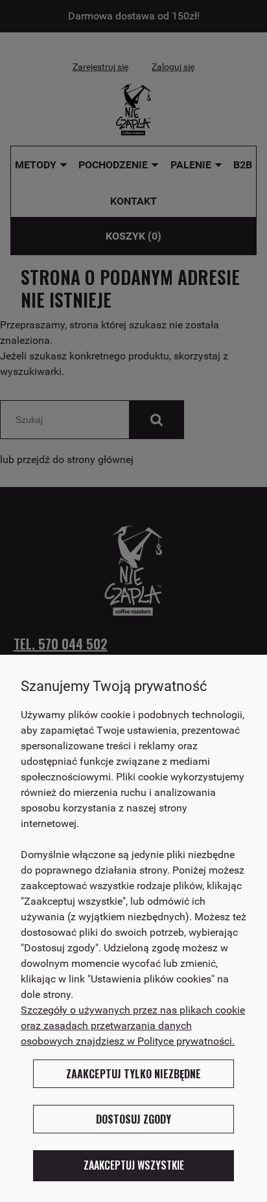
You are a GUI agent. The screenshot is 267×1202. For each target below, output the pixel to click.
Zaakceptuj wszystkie (134, 1165)
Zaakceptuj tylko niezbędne (133, 1074)
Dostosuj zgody (133, 1119)
